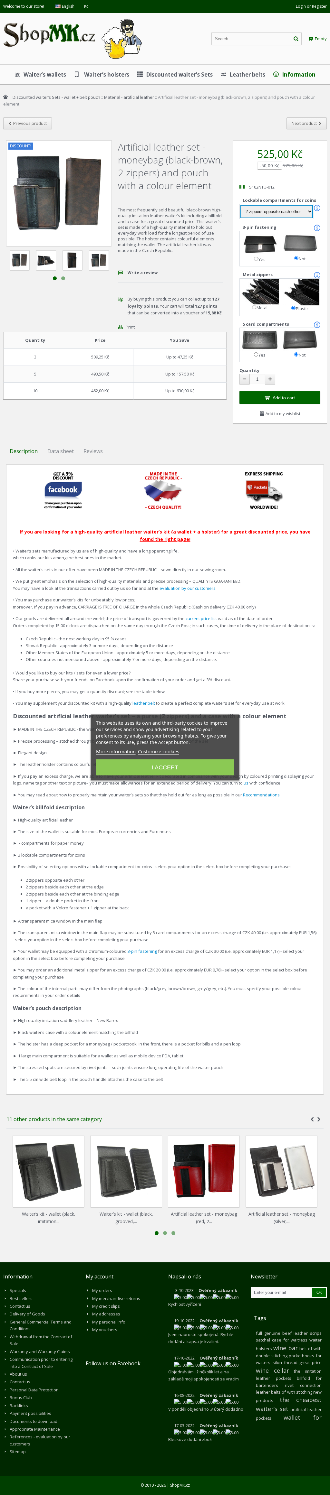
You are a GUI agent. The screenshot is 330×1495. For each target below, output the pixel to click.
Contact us (20, 1306)
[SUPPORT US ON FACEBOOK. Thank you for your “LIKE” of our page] (63, 474)
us (246, 783)
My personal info (108, 1322)
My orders (102, 1290)
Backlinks (19, 1405)
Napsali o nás (184, 1276)
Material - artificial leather (129, 97)
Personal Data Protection (34, 1390)
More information (116, 751)
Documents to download (33, 1421)
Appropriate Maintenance (35, 1429)
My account (99, 1276)
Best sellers (21, 1298)
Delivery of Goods (27, 1314)
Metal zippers (258, 274)
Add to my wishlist (282, 413)
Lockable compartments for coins (280, 200)
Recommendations (261, 795)
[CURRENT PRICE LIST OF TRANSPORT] (264, 474)
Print (130, 327)
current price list (202, 618)
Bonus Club (21, 1397)
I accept (165, 767)
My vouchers (104, 1329)
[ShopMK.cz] (72, 18)
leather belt (143, 703)
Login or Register (311, 6)
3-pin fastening (260, 227)
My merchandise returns (116, 1298)
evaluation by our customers (188, 588)
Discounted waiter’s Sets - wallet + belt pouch (56, 97)
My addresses (106, 1314)
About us (18, 1374)
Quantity (249, 370)
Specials (18, 1290)
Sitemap (18, 1451)
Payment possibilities (30, 1413)
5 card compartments (266, 324)
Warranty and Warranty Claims (40, 1351)
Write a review (143, 272)
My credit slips (106, 1306)
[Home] (5, 97)
